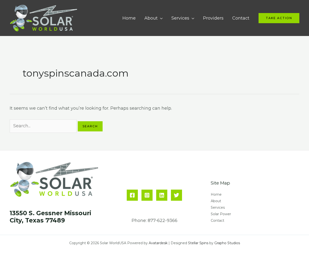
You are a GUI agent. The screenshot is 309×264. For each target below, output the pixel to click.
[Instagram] (147, 195)
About (151, 18)
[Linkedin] (161, 195)
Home (129, 18)
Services (180, 18)
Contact (240, 18)
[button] (279, 18)
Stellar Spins (198, 243)
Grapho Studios (227, 243)
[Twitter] (176, 195)
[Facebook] (132, 195)
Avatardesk (158, 243)
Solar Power (221, 214)
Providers (213, 18)
